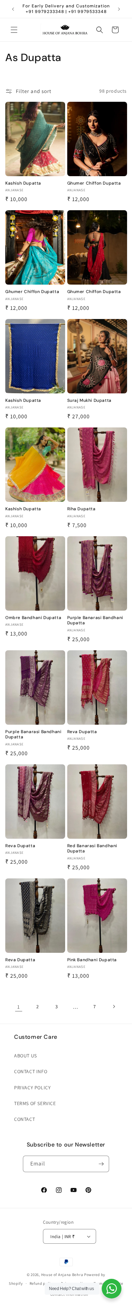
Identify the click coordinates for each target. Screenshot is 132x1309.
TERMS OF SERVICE (35, 1103)
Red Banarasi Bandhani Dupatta (92, 848)
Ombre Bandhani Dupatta (33, 617)
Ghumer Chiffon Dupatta (94, 183)
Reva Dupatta (82, 732)
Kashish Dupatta (23, 183)
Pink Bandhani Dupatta (92, 960)
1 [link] (18, 1006)
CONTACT (24, 1119)
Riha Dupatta (81, 509)
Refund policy (42, 1283)
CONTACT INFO (30, 1071)
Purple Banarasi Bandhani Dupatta (95, 620)
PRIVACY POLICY (32, 1087)
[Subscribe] (101, 1164)
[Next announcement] (119, 9)
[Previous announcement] (13, 9)
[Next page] (113, 1006)
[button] (14, 30)
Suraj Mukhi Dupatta (89, 400)
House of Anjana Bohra (62, 1274)
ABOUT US (25, 1055)
